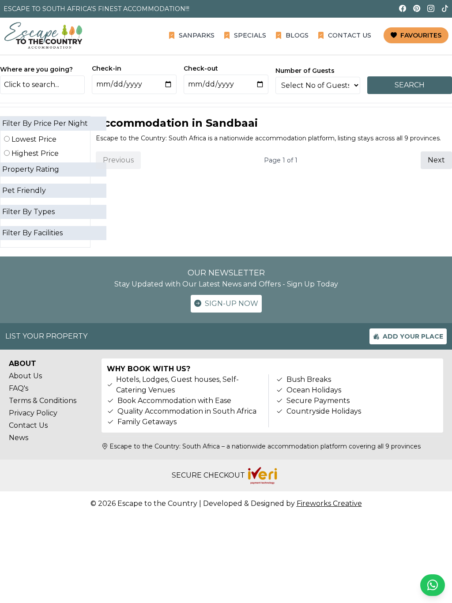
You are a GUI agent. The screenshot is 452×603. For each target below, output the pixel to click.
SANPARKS (197, 35)
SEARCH (410, 85)
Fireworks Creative (329, 503)
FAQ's (18, 388)
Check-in (106, 68)
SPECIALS (250, 35)
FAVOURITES (420, 35)
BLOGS (297, 35)
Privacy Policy (33, 413)
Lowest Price (33, 139)
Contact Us (28, 425)
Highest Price (34, 153)
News (18, 437)
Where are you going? (36, 69)
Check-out (201, 68)
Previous (118, 160)
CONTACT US (349, 35)
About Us (25, 376)
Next (436, 160)
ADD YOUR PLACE (413, 336)
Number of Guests (305, 71)
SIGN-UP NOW (231, 303)
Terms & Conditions (42, 400)
